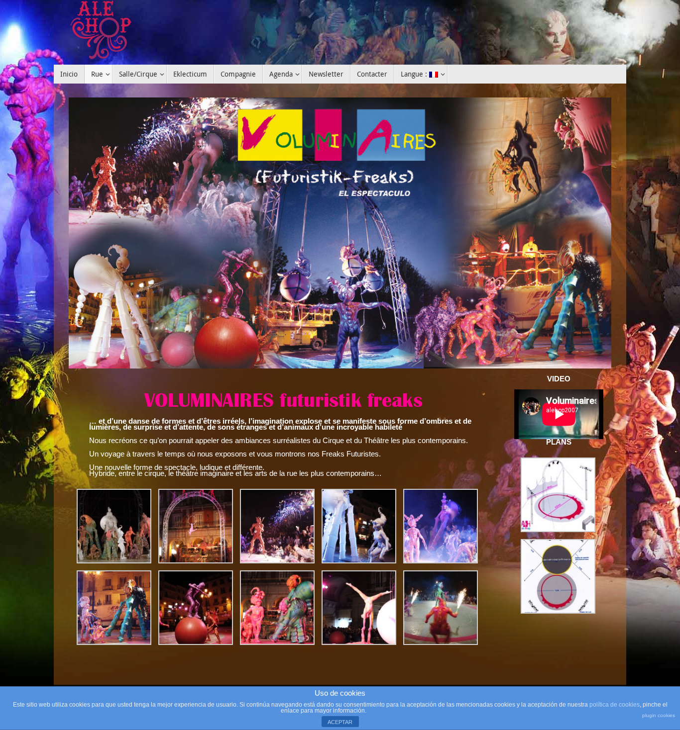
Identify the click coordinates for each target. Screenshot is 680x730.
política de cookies (614, 704)
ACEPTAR (340, 722)
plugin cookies (658, 715)
